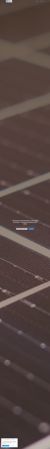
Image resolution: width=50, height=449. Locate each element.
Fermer (13, 445)
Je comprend (5, 445)
